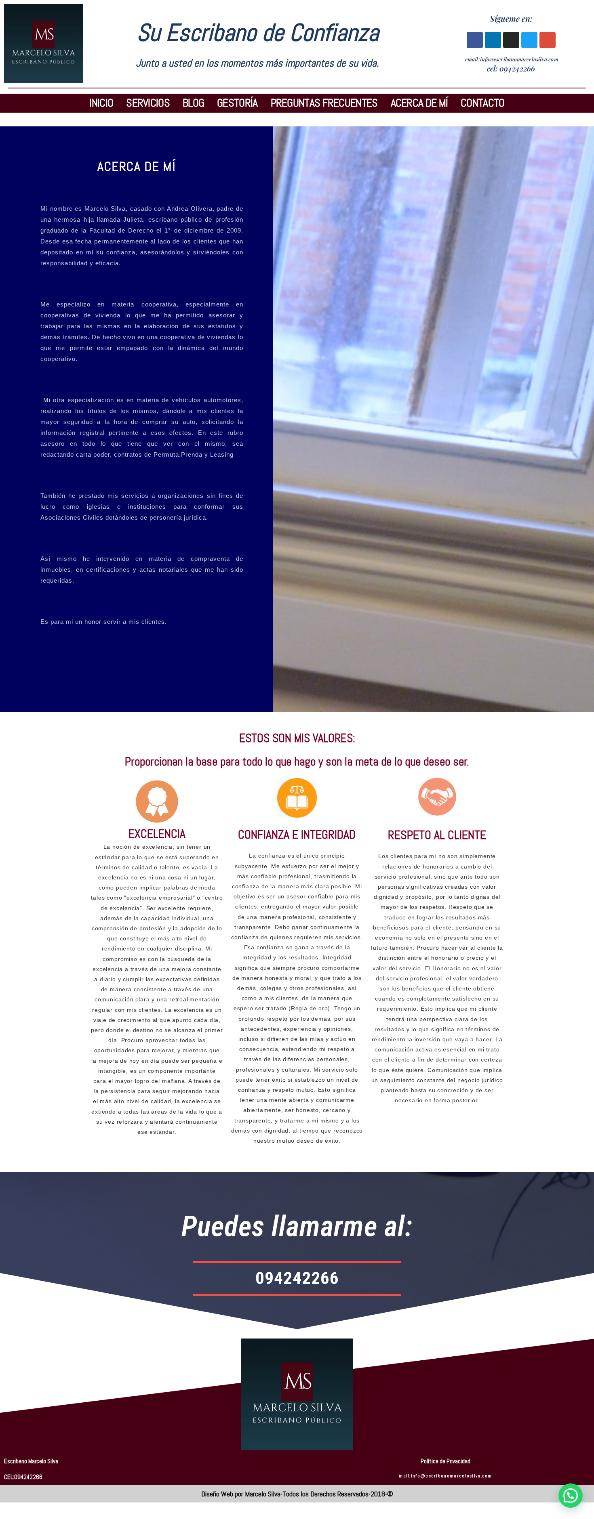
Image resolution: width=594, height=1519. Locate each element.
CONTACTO (482, 103)
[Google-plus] (547, 40)
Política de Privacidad (445, 1461)
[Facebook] (475, 40)
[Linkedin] (493, 40)
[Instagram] (511, 40)
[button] (570, 1495)
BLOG (193, 103)
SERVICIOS (148, 103)
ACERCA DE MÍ (419, 103)
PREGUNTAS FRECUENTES (324, 103)
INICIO (101, 103)
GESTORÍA (237, 103)
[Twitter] (529, 40)
